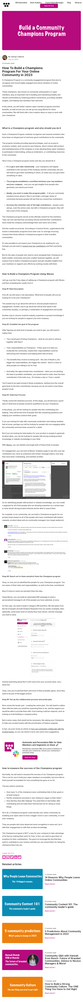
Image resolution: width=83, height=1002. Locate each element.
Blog (69, 3)
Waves (9, 445)
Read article (49, 884)
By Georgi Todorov (16, 56)
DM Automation (21, 3)
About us (78, 3)
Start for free (49, 6)
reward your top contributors (34, 246)
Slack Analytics (36, 3)
